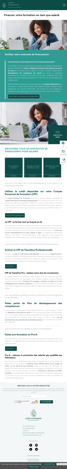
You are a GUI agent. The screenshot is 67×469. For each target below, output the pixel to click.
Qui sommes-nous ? (29, 426)
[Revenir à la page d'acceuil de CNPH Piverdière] (33, 415)
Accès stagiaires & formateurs (33, 433)
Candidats (12, 11)
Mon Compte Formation (15, 215)
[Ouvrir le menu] (64, 5)
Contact (26, 430)
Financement (19, 11)
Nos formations (28, 428)
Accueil (6, 11)
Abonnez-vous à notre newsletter (33, 386)
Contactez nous (57, 136)
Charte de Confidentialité (32, 435)
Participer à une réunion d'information (24, 96)
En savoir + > (11, 266)
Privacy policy (34, 467)
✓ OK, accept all (49, 464)
